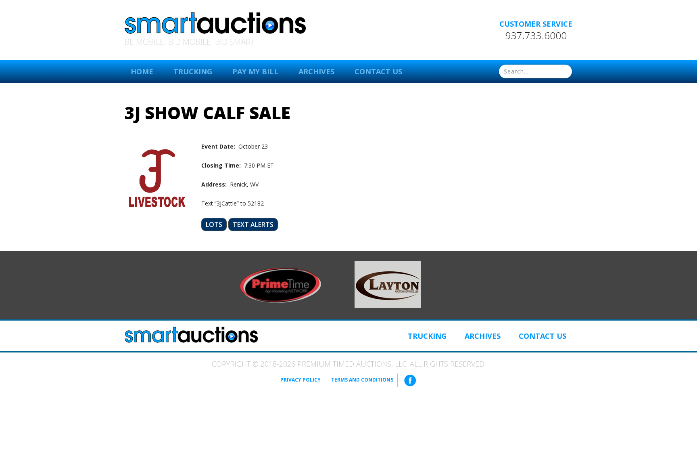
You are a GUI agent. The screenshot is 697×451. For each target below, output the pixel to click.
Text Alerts (253, 224)
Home (142, 71)
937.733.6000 (536, 35)
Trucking (192, 71)
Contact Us (378, 71)
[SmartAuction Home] (191, 335)
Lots (214, 224)
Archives (316, 71)
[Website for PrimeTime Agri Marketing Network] (280, 284)
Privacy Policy (300, 379)
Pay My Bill (255, 71)
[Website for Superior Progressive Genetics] (388, 283)
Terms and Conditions (362, 379)
